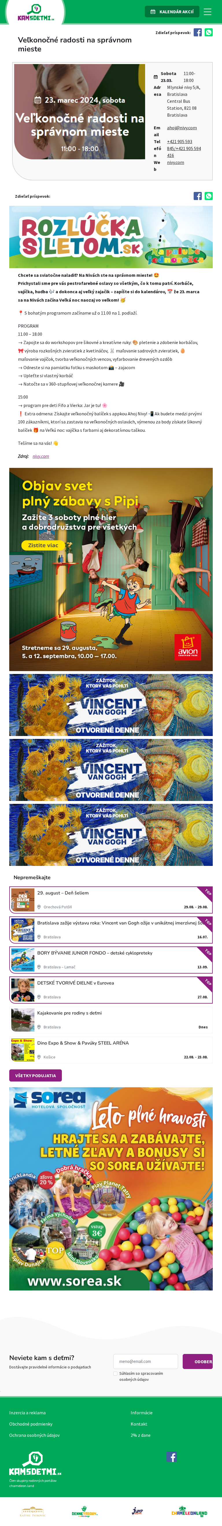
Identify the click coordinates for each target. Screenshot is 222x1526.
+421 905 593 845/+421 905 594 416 (184, 148)
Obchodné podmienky (30, 1424)
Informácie (142, 1412)
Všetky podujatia (35, 1075)
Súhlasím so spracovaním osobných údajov (141, 1376)
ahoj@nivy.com (182, 127)
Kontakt (139, 1424)
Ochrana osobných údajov (34, 1435)
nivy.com (175, 162)
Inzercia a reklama (27, 1412)
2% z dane (141, 1435)
